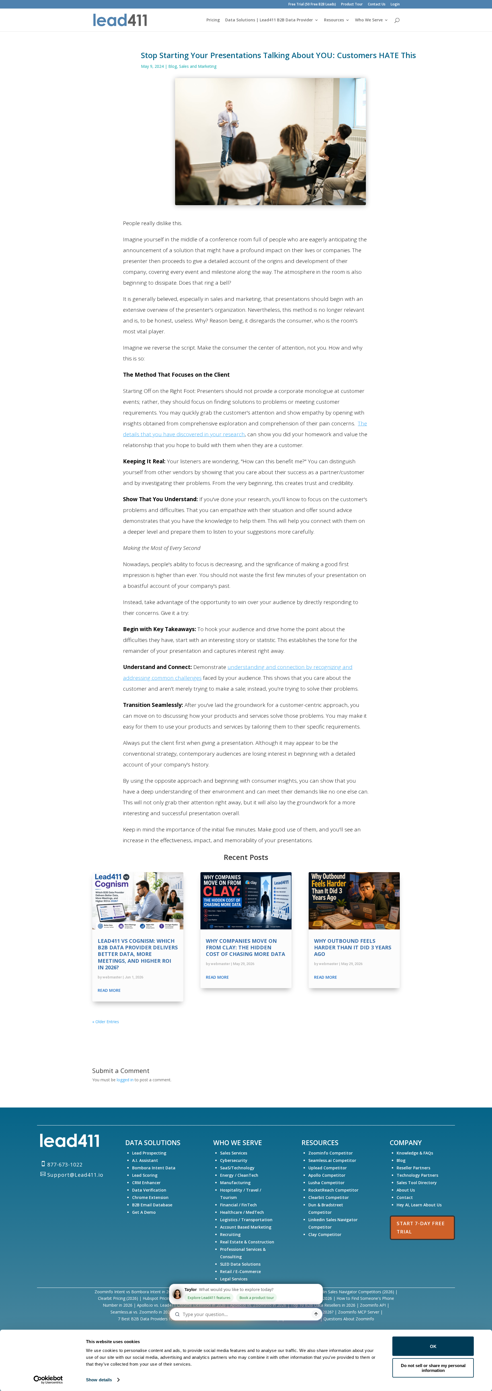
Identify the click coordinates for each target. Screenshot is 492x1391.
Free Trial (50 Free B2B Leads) (312, 5)
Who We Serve (369, 20)
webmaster (112, 977)
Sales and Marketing (197, 66)
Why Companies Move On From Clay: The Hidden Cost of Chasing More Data (245, 947)
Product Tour (352, 5)
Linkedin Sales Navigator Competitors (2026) (353, 1291)
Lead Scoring (144, 1175)
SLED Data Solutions (240, 1264)
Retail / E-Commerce (240, 1271)
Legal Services (233, 1279)
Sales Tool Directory (417, 1182)
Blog (172, 66)
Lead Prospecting (149, 1153)
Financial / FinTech (238, 1205)
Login (395, 5)
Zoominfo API (373, 1305)
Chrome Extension (150, 1197)
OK (433, 1346)
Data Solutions (153, 1142)
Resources (334, 20)
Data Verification (149, 1190)
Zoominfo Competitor (330, 1153)
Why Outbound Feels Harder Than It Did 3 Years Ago (352, 947)
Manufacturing (235, 1182)
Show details (99, 1379)
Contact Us (377, 5)
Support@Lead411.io (75, 1174)
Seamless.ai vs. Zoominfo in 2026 (141, 1312)
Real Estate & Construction (247, 1242)
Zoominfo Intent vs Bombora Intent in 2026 (135, 1291)
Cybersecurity (233, 1160)
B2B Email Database (152, 1205)
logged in (125, 1079)
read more (109, 990)
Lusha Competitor (326, 1182)
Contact (405, 1197)
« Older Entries (105, 1021)
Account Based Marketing (245, 1227)
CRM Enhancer (146, 1182)
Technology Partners (418, 1175)
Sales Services (233, 1153)
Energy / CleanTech (239, 1175)
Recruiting (230, 1234)
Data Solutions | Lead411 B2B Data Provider (269, 20)
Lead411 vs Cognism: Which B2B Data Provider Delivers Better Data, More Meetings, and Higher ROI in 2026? (138, 954)
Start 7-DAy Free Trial (421, 1227)
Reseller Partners (413, 1167)
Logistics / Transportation (246, 1219)
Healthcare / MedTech (242, 1212)
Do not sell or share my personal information (433, 1367)
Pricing (213, 20)
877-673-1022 (65, 1164)
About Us (406, 1190)
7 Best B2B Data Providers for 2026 (152, 1318)
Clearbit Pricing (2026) (118, 1298)
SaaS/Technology (237, 1167)
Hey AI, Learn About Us (419, 1205)
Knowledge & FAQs (415, 1153)
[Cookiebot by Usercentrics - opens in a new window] (48, 1380)
